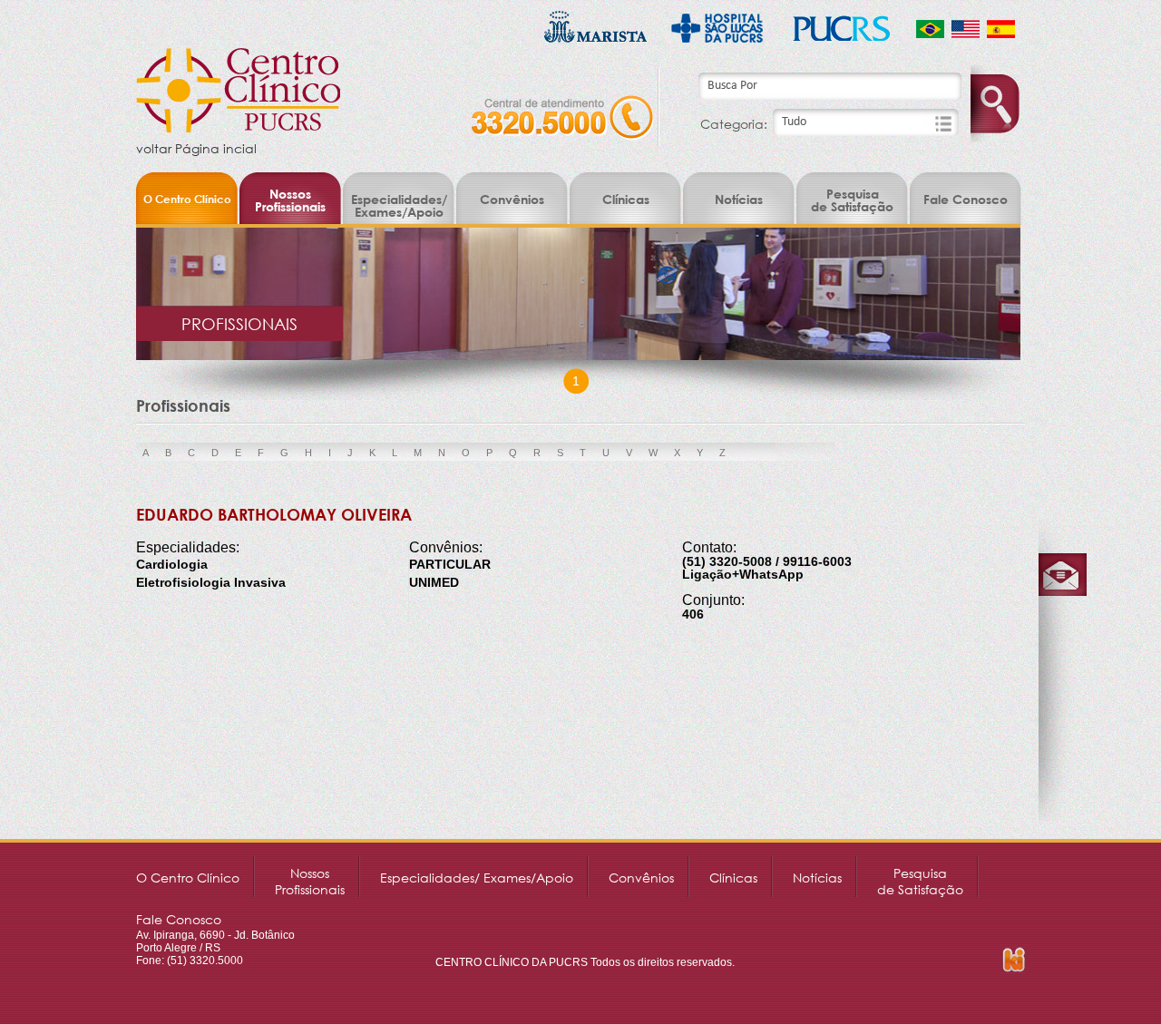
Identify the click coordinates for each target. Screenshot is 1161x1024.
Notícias (739, 199)
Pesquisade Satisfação (852, 200)
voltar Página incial (196, 148)
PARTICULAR (450, 564)
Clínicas (625, 199)
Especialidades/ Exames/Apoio (399, 205)
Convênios (512, 199)
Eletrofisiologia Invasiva (211, 582)
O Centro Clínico (187, 198)
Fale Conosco (965, 199)
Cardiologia (172, 564)
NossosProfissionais (290, 200)
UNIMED (434, 582)
